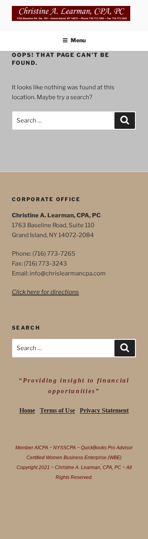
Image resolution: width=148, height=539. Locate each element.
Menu (78, 40)
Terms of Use (57, 410)
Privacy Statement (104, 410)
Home (27, 410)
